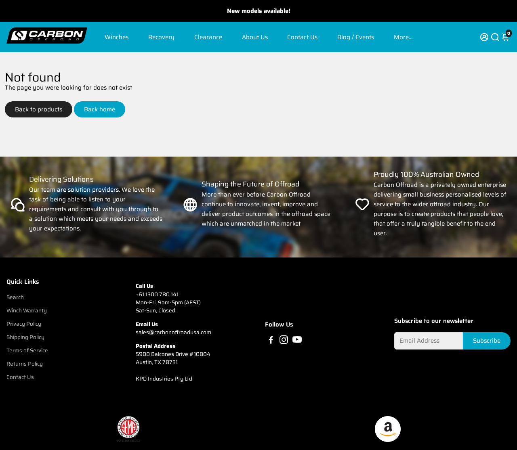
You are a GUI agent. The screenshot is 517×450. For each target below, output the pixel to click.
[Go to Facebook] (271, 341)
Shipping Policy (25, 337)
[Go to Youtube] (297, 341)
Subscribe (486, 340)
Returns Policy (24, 364)
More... (403, 37)
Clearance (208, 37)
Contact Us (302, 37)
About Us (255, 37)
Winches (116, 37)
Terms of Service (27, 350)
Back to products (38, 109)
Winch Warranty (26, 310)
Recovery (161, 37)
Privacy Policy (23, 324)
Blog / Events (355, 37)
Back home (99, 109)
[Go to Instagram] (284, 341)
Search (15, 297)
